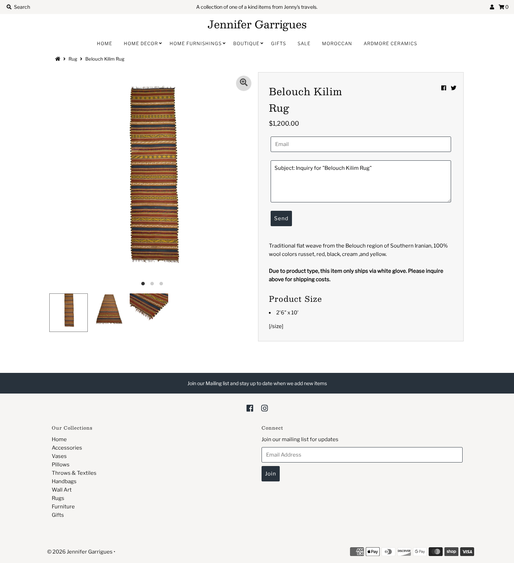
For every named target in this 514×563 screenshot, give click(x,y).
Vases (59, 456)
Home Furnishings (196, 43)
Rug (73, 59)
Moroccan (337, 43)
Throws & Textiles (74, 473)
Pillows (61, 464)
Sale (304, 43)
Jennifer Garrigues (257, 24)
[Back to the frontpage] (58, 59)
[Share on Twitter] (453, 88)
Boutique (246, 43)
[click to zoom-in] (243, 83)
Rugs (58, 498)
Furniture (63, 506)
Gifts (278, 43)
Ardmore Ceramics (390, 43)
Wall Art (62, 490)
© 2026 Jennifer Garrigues (80, 552)
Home (104, 43)
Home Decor (141, 43)
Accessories (67, 448)
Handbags (64, 481)
